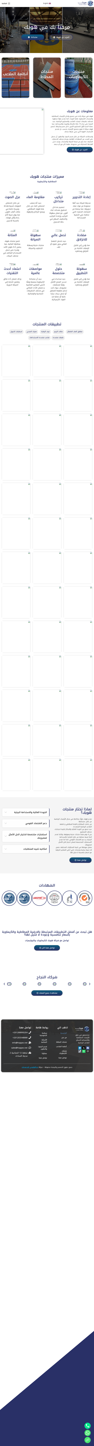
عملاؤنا (44, 1053)
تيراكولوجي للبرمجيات (30, 1067)
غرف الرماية (45, 331)
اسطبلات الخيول (16, 331)
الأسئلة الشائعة (44, 1041)
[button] (4, 898)
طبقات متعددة (58, 337)
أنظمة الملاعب (61, 1046)
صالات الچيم (58, 331)
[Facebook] (87, 1048)
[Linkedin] (79, 1048)
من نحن (64, 1037)
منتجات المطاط (61, 1042)
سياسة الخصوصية (43, 1034)
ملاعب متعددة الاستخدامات (39, 337)
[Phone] (87, 1426)
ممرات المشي (32, 331)
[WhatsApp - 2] (87, 1440)
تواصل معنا (63, 1057)
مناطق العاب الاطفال (74, 331)
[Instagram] (87, 1051)
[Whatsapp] (87, 1433)
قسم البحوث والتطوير (42, 1048)
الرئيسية (63, 1033)
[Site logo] (85, 3)
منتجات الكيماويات (63, 1052)
